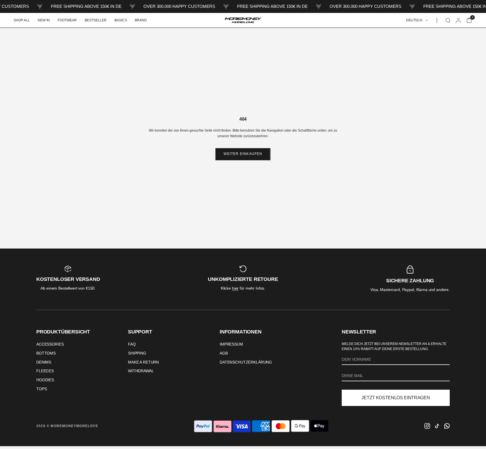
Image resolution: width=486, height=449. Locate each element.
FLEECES (45, 371)
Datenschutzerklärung (246, 362)
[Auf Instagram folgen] (427, 426)
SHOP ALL (22, 20)
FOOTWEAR (67, 20)
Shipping (137, 353)
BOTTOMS (46, 353)
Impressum (231, 344)
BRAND (141, 20)
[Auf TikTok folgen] (437, 426)
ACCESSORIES (50, 344)
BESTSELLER (96, 20)
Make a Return (143, 362)
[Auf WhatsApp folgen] (447, 426)
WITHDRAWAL (141, 371)
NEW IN (44, 20)
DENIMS (43, 362)
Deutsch (414, 20)
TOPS (41, 389)
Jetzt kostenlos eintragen (395, 397)
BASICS (120, 20)
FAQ (132, 344)
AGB (224, 353)
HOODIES (45, 380)
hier (235, 288)
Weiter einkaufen (243, 154)
